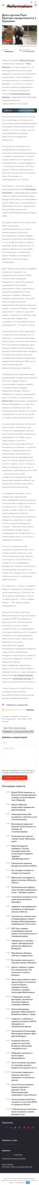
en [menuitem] (35, 2)
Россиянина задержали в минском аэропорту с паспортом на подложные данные (22, 1076)
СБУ (30, 719)
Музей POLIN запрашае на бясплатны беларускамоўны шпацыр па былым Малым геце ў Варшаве (23, 796)
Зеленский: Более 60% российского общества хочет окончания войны (24, 816)
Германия (15, 716)
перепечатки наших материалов (14, 1158)
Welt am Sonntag (27, 60)
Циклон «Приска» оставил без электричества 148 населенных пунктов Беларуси (22, 971)
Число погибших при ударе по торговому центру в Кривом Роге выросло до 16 (23, 1065)
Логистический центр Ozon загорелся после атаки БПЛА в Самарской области (24, 1102)
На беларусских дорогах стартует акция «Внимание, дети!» (23, 838)
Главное (8, 40)
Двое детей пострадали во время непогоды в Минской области (23, 880)
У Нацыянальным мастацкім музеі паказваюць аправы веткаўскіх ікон (23, 1111)
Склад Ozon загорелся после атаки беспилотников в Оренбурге (24, 899)
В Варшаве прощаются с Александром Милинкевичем (22, 1055)
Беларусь (6, 716)
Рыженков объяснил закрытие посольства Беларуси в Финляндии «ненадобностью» (21, 1044)
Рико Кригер (22, 719)
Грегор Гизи (24, 716)
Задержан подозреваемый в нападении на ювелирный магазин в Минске (23, 909)
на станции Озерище (23, 675)
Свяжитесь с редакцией (17, 705)
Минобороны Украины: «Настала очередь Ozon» (22, 954)
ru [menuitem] (31, 2)
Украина (6, 721)
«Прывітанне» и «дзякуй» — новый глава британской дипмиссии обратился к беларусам (23, 944)
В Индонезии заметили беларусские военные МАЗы (24, 864)
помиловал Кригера (22, 678)
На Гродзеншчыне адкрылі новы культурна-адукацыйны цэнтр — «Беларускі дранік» (24, 889)
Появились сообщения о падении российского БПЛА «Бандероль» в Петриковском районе (23, 1023)
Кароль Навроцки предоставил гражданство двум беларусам (22, 807)
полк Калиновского (9, 719)
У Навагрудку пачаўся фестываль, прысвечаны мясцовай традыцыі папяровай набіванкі (22, 1001)
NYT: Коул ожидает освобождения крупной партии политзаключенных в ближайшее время (24, 932)
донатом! (30, 710)
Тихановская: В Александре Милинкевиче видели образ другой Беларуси (23, 1033)
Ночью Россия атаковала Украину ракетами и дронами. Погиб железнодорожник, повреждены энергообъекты (24, 1090)
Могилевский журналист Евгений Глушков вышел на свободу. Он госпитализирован (23, 828)
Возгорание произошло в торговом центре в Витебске (23, 961)
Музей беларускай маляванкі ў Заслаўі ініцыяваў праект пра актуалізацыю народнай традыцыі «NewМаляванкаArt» (22, 852)
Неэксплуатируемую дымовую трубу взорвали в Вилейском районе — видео (23, 1011)
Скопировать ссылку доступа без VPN (18, 732)
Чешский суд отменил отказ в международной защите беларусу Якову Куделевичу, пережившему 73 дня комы (23, 920)
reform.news (9, 51)
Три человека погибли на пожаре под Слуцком (22, 871)
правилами (18, 1155)
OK (28, 1182)
